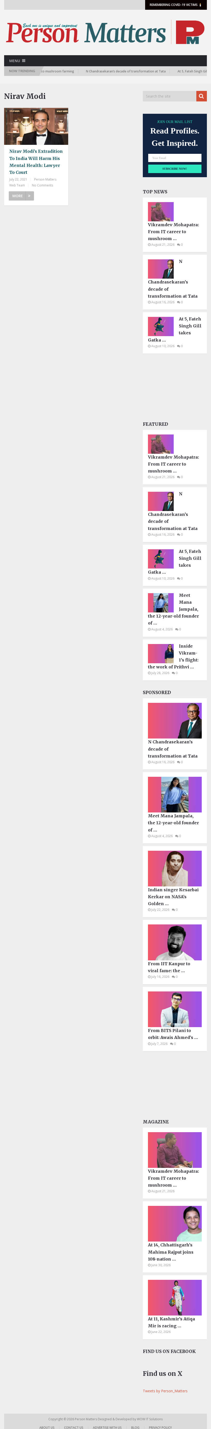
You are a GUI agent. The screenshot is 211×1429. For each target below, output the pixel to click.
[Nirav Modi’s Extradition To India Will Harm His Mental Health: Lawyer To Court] (36, 126)
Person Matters (86, 1419)
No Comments (42, 185)
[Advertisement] (175, 389)
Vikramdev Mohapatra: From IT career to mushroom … (173, 231)
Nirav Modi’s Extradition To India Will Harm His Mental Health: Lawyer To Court (36, 162)
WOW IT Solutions (150, 1419)
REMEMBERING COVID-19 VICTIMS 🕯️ (176, 5)
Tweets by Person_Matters (165, 1390)
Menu (14, 60)
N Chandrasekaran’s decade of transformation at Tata (114, 71)
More (17, 195)
